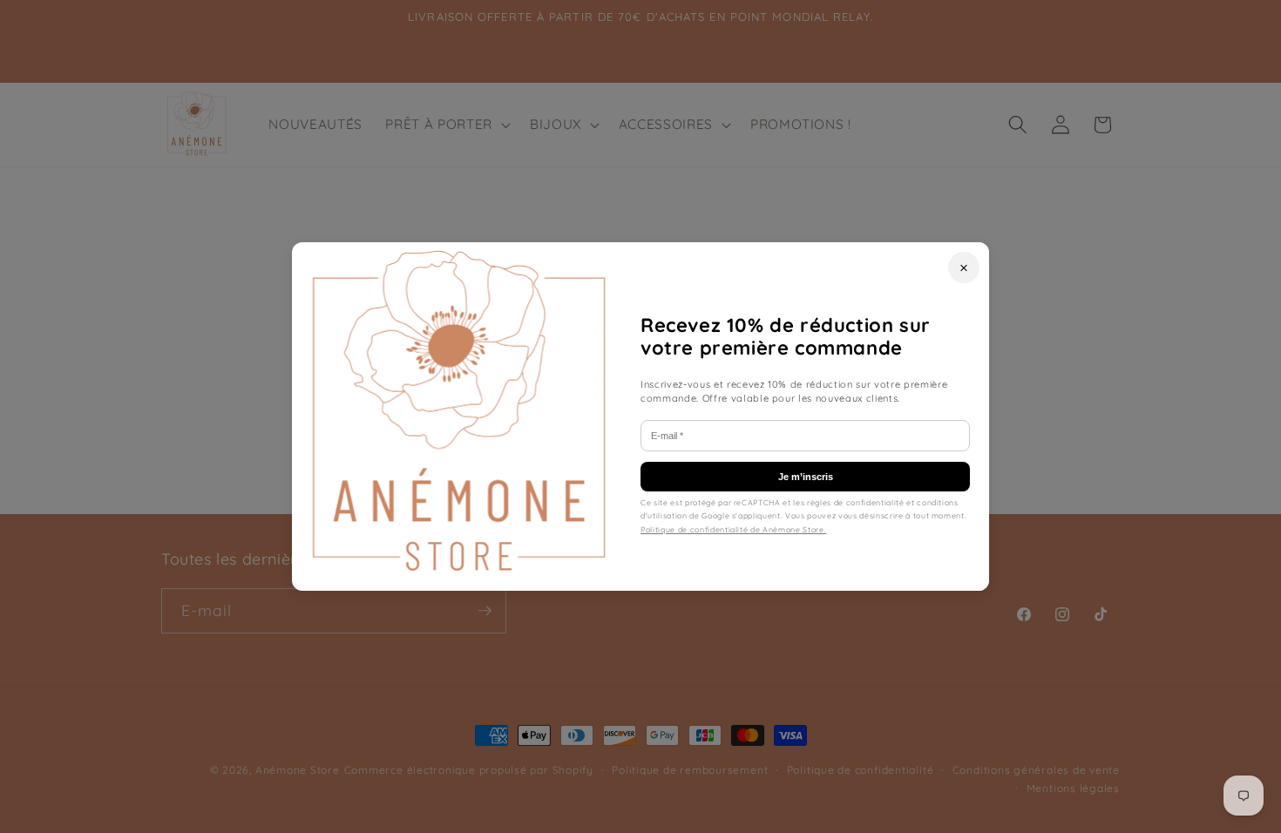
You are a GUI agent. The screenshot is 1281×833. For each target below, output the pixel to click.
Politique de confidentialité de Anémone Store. (733, 529)
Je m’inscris (805, 476)
